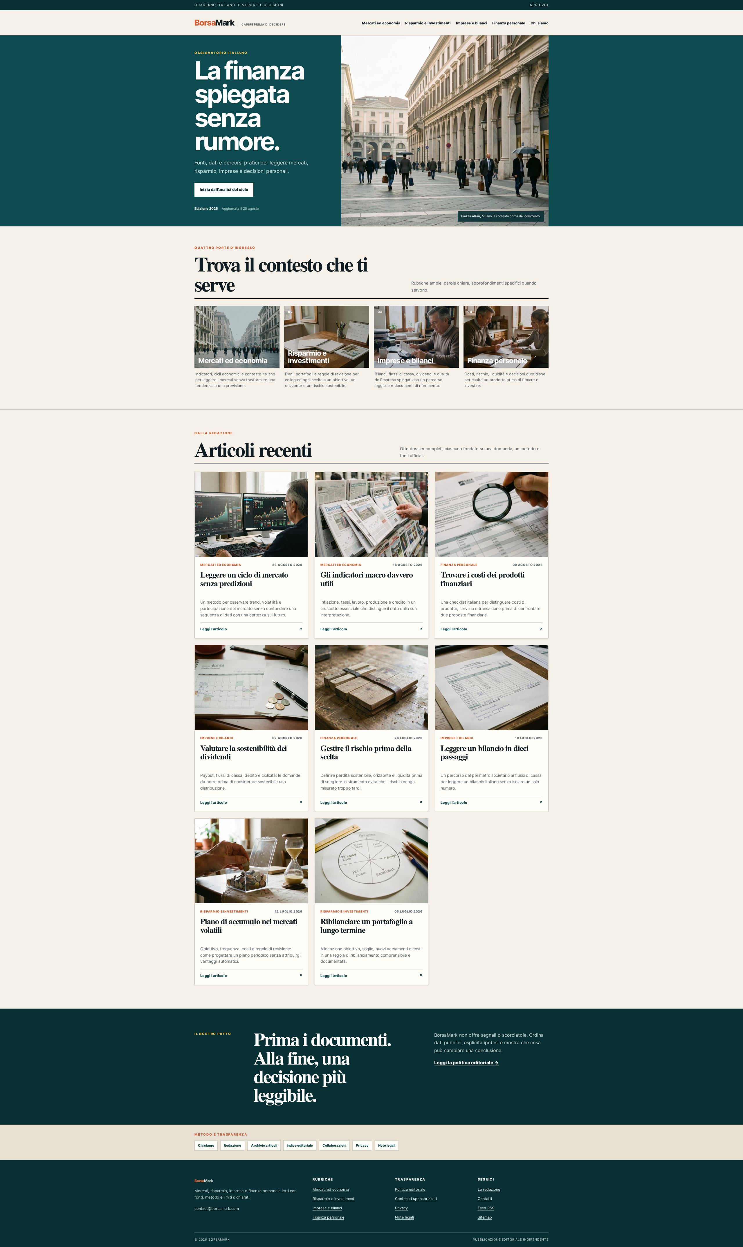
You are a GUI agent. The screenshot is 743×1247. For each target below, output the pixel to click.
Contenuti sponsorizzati (416, 1199)
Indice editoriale (300, 1145)
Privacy (362, 1145)
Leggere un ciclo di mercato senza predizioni (244, 579)
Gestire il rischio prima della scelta (365, 752)
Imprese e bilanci (471, 23)
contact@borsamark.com (216, 1208)
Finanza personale (508, 23)
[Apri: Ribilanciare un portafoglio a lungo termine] (371, 861)
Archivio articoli (264, 1145)
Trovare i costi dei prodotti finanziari (483, 579)
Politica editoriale (410, 1189)
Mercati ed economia (381, 23)
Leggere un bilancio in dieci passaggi (485, 752)
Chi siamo (540, 23)
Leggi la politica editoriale (466, 1062)
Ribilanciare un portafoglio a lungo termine (366, 925)
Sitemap (485, 1217)
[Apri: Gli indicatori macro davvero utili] (371, 514)
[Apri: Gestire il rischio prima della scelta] (371, 687)
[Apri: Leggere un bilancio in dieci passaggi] (491, 687)
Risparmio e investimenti (428, 23)
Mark (240, 23)
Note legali (386, 1145)
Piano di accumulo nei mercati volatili (248, 925)
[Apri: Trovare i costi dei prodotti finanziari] (491, 514)
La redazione (489, 1189)
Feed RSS (486, 1208)
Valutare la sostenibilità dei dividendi (243, 752)
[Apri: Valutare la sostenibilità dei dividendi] (251, 687)
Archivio (539, 5)
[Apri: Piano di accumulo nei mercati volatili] (251, 861)
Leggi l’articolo (251, 629)
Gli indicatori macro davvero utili (366, 579)
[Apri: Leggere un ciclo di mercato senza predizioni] (251, 514)
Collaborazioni (334, 1145)
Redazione (232, 1145)
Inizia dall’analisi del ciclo (224, 189)
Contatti (485, 1199)
